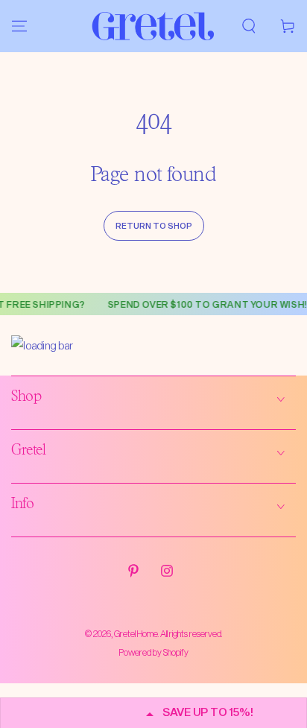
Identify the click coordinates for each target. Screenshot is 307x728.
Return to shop (153, 225)
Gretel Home (136, 633)
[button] (249, 26)
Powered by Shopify (154, 652)
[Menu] (19, 26)
